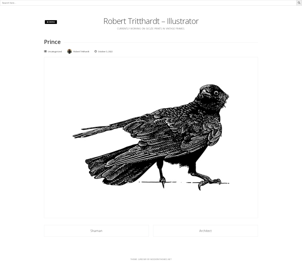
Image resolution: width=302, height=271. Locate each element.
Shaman (96, 231)
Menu (52, 22)
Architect (205, 231)
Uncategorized (55, 51)
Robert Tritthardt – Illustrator (151, 21)
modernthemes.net (161, 259)
